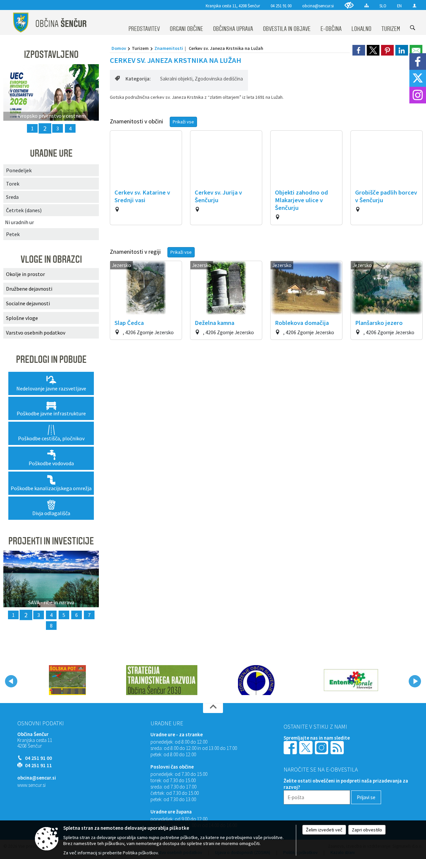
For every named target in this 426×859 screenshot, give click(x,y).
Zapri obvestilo (367, 830)
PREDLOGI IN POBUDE (51, 359)
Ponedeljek (19, 170)
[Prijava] (414, 5)
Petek (13, 234)
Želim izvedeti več (324, 830)
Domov (118, 48)
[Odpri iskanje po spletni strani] (412, 27)
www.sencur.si (31, 785)
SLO (382, 5)
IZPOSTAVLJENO (51, 54)
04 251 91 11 (38, 765)
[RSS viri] (337, 747)
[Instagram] (417, 95)
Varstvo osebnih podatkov (35, 332)
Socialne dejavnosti (28, 303)
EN (399, 5)
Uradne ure (166, 723)
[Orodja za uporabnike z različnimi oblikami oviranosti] (349, 5)
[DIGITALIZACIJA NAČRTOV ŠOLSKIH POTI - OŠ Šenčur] (67, 680)
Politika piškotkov (140, 853)
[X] (417, 78)
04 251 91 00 (281, 5)
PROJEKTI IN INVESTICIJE (51, 541)
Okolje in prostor (25, 274)
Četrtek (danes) (24, 210)
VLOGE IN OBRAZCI (51, 259)
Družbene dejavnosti (29, 288)
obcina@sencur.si (318, 5)
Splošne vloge (22, 318)
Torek (12, 183)
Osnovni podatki (40, 723)
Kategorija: (138, 78)
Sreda (12, 197)
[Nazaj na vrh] (213, 708)
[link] (358, 50)
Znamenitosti (168, 48)
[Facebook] (417, 61)
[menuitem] (144, 22)
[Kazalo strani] (366, 5)
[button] (11, 681)
